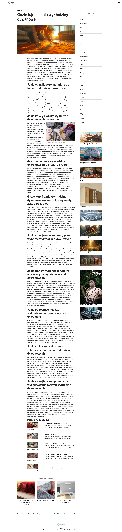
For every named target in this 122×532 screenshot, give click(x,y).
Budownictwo (83, 23)
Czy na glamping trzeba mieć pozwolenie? (88, 163)
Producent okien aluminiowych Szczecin (91, 319)
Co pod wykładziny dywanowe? (46, 500)
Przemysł (82, 73)
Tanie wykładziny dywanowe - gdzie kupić (55, 423)
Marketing (82, 44)
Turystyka (82, 101)
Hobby (81, 35)
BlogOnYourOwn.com (73, 529)
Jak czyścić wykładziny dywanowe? (54, 465)
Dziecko (82, 27)
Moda (81, 48)
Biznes (81, 19)
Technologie (83, 93)
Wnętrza (20, 10)
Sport (81, 85)
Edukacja (82, 31)
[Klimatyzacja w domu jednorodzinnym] (66, 490)
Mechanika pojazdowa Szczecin (88, 144)
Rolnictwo (82, 77)
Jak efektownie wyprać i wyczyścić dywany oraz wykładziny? (26, 502)
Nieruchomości (84, 56)
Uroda (81, 110)
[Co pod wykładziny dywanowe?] (46, 490)
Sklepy (81, 81)
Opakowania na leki (85, 206)
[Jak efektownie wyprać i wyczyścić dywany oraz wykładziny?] (26, 490)
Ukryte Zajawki (84, 106)
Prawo (81, 68)
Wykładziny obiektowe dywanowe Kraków (55, 454)
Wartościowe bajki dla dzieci (87, 237)
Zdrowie (82, 122)
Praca (81, 64)
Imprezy (82, 40)
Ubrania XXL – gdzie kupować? (88, 304)
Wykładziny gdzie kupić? (51, 434)
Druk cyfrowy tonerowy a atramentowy (90, 267)
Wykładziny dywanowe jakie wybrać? (54, 443)
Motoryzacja (83, 52)
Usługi (81, 114)
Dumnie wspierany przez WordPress (51, 529)
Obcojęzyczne (84, 60)
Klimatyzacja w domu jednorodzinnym (66, 501)
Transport (82, 97)
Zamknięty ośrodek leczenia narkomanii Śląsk (90, 179)
